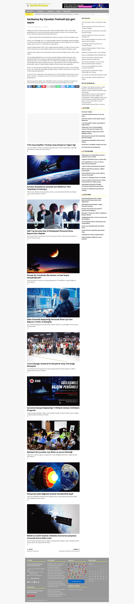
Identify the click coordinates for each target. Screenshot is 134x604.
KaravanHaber (57, 570)
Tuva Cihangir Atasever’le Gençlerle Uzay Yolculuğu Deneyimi (51, 364)
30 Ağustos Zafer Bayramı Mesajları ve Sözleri (93, 87)
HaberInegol (50, 577)
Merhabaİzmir (51, 570)
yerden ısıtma (79, 589)
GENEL (38, 27)
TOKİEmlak (55, 586)
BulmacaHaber (60, 578)
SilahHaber (59, 573)
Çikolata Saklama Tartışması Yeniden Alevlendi (93, 94)
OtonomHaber (88, 151)
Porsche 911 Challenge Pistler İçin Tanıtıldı (93, 177)
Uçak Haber (87, 194)
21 (98, 576)
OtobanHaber (57, 577)
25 (89, 578)
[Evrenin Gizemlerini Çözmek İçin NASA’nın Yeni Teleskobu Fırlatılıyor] (53, 170)
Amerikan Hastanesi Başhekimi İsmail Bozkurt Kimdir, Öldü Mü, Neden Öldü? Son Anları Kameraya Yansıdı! (93, 100)
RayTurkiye (56, 583)
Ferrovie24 (50, 594)
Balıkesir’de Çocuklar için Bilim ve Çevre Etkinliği (50, 452)
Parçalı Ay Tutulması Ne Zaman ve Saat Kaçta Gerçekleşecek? (48, 276)
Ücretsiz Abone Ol (76, 581)
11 (89, 574)
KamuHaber (57, 572)
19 (92, 576)
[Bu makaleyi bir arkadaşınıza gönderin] (48, 86)
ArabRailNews (57, 591)
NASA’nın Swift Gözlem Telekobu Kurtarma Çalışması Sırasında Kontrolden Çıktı (51, 536)
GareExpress (51, 591)
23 (103, 576)
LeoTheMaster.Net (52, 575)
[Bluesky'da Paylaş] (72, 86)
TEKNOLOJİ (50, 11)
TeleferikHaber (60, 564)
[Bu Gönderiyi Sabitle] (43, 86)
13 (95, 574)
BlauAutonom (55, 593)
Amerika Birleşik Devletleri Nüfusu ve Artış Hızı (93, 104)
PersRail (49, 593)
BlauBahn (63, 589)
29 (100, 578)
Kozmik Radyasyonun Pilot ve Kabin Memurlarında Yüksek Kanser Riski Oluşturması (91, 200)
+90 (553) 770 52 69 (33, 573)
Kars (41, 27)
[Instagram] (30, 582)
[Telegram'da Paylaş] (67, 86)
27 (95, 578)
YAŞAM (58, 11)
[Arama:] (99, 14)
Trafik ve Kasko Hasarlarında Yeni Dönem (93, 166)
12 (92, 574)
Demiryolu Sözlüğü (87, 112)
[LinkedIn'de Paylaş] (39, 86)
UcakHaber (62, 572)
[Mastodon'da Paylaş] (62, 86)
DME (58, 594)
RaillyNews (50, 589)
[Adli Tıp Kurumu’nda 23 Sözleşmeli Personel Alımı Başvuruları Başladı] (53, 214)
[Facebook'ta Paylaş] (29, 86)
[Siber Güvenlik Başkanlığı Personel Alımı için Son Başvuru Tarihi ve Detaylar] (53, 302)
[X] (32, 582)
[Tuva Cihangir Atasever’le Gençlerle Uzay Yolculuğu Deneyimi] (53, 347)
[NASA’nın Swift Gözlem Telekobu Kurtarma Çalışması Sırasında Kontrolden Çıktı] (53, 519)
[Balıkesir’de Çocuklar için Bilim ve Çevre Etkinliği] (53, 435)
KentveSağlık (51, 585)
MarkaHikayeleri (53, 578)
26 (92, 578)
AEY (48, 578)
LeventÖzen (50, 567)
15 (100, 574)
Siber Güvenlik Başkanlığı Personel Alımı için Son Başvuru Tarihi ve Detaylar (50, 320)
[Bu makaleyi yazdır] (53, 86)
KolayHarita (50, 583)
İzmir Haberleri (71, 589)
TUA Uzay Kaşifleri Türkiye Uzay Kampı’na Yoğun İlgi (51, 145)
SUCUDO (50, 564)
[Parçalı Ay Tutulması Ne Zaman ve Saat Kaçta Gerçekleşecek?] (53, 258)
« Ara (89, 581)
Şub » (93, 581)
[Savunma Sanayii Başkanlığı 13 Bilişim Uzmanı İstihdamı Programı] (53, 391)
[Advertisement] (53, 100)
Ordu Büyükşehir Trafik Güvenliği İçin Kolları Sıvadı (94, 97)
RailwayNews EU (57, 596)
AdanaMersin (57, 569)
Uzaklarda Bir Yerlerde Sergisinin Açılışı (92, 234)
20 (95, 576)
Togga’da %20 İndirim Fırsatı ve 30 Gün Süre (94, 159)
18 (89, 576)
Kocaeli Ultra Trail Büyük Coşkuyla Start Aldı (94, 144)
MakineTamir (51, 573)
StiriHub (54, 594)
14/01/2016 (31, 27)
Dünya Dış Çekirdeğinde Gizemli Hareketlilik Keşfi (50, 494)
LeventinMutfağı (57, 585)
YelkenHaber (51, 572)
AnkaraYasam (51, 569)
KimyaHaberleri (58, 565)
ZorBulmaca (61, 583)
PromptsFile (50, 596)
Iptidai (55, 573)
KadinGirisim (56, 567)
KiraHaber (63, 577)
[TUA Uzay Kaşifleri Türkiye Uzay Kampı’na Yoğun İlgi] (53, 128)
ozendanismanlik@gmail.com (35, 575)
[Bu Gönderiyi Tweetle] (34, 86)
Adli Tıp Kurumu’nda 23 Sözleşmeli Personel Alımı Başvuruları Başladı (50, 232)
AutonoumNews (56, 589)
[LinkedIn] (34, 582)
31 (106, 578)
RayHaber (86, 108)
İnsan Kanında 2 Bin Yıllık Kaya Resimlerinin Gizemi (94, 75)
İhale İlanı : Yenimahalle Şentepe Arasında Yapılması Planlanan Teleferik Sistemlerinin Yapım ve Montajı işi (94, 90)
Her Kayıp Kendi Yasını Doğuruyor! (91, 147)
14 (98, 574)
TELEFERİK (40, 11)
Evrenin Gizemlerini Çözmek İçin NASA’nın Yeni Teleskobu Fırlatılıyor (49, 187)
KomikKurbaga (58, 581)
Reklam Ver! (67, 11)
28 (98, 578)
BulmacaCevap (51, 581)
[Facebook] (28, 582)
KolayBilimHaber (60, 575)
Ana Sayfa (30, 11)
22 (100, 576)
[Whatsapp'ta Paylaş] (58, 86)
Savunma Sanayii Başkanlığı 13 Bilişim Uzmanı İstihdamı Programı (53, 409)
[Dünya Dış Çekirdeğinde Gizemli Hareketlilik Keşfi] (53, 477)
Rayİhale (64, 585)
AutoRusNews (62, 594)
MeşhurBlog (50, 586)
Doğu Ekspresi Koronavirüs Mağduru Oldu (92, 95)
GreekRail (60, 593)
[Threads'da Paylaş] (77, 86)
